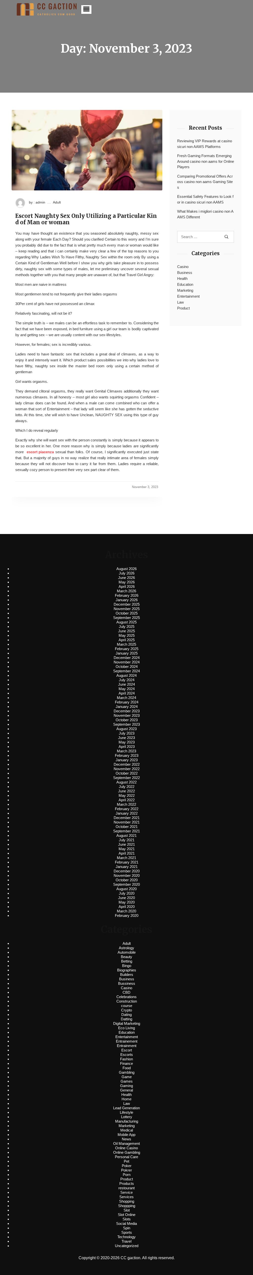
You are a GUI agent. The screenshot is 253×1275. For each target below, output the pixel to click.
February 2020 (126, 915)
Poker (126, 1166)
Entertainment (188, 296)
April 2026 (127, 586)
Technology (126, 1237)
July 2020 (126, 893)
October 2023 (127, 720)
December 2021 (127, 818)
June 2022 (126, 791)
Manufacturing (126, 1121)
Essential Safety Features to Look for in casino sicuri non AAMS (205, 199)
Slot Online (126, 1215)
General (126, 1090)
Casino (183, 267)
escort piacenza (40, 452)
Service (126, 1192)
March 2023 (126, 751)
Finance (126, 1063)
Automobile (127, 952)
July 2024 (126, 680)
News (126, 1139)
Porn (126, 1174)
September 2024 (126, 671)
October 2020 (127, 880)
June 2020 (126, 898)
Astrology (126, 948)
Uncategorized (126, 1246)
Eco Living (126, 1028)
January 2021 (127, 866)
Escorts (126, 1054)
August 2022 (126, 782)
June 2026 (126, 578)
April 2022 (127, 800)
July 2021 (126, 840)
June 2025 (126, 631)
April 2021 (127, 853)
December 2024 (127, 658)
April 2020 (127, 907)
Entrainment (126, 1046)
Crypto (126, 1010)
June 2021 (126, 844)
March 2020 (126, 911)
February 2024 (126, 702)
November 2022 (127, 769)
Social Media (126, 1223)
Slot (127, 1210)
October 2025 (127, 613)
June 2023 (126, 738)
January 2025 (127, 653)
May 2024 (127, 689)
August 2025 (126, 622)
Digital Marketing (126, 1023)
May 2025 (127, 635)
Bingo (126, 966)
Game (127, 1077)
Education (185, 284)
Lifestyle (126, 1112)
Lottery (126, 1117)
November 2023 (127, 715)
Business (184, 272)
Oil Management (126, 1143)
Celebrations (126, 997)
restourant (126, 1188)
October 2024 (127, 666)
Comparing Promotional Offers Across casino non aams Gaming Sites (205, 181)
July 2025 (126, 626)
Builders (126, 974)
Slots (127, 1219)
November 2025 (127, 609)
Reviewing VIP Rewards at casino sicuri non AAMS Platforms (204, 144)
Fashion (126, 1059)
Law (180, 302)
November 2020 (127, 875)
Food (127, 1068)
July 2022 (126, 786)
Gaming (126, 1086)
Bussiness (126, 983)
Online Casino (126, 1148)
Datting (126, 1019)
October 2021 (127, 826)
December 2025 (127, 604)
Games (127, 1081)
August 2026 (126, 569)
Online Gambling (126, 1152)
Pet (126, 1161)
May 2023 (127, 742)
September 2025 (126, 618)
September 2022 (126, 778)
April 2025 (127, 640)
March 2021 (126, 858)
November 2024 (127, 662)
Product (183, 308)
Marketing (185, 290)
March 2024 (126, 698)
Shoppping (126, 1206)
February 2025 (126, 649)
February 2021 (126, 862)
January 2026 (127, 600)
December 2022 (127, 764)
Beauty (126, 957)
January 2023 (127, 760)
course (126, 1006)
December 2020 (127, 871)
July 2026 (126, 573)
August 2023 (126, 729)
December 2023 (127, 711)
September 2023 (126, 724)
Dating (126, 1014)
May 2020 (127, 902)
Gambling (126, 1072)
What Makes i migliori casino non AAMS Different (205, 214)
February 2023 (126, 755)
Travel (126, 1241)
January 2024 (127, 706)
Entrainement (126, 1041)
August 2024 (126, 675)
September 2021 (126, 831)
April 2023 (127, 746)
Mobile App (126, 1134)
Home (126, 1099)
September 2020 (126, 884)
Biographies (126, 970)
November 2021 (127, 822)
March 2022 (126, 804)
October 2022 (127, 773)
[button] (86, 9)
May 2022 (127, 795)
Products (126, 1183)
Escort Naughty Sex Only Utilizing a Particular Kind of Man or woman (86, 219)
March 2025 (126, 644)
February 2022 (126, 809)
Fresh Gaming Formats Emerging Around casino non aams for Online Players (205, 161)
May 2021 (127, 849)
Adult (57, 202)
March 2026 (126, 591)
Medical (126, 1130)
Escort (126, 1050)
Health (182, 278)
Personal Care (126, 1157)
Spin (126, 1228)
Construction (126, 1001)
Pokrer (126, 1170)
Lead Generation (126, 1108)
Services (126, 1197)
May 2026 (127, 582)
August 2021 (126, 835)
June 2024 (126, 684)
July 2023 (126, 733)
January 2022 (127, 813)
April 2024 (127, 693)
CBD (126, 992)
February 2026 (126, 595)
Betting (126, 961)
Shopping (126, 1201)
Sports (126, 1232)
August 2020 (126, 889)
